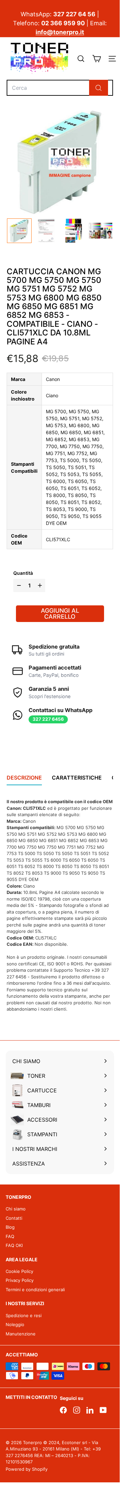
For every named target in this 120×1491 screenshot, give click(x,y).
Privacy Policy (20, 1280)
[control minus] (18, 585)
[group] (19, 230)
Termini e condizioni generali (35, 1289)
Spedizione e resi (24, 1315)
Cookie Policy (19, 1271)
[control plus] (40, 585)
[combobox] (60, 88)
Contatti (14, 1218)
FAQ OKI (14, 1245)
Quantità (23, 573)
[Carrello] (96, 58)
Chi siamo (16, 1208)
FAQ (10, 1236)
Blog (10, 1227)
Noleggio (15, 1324)
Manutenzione (21, 1333)
